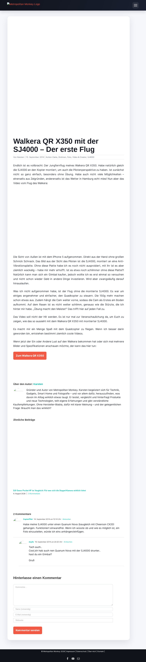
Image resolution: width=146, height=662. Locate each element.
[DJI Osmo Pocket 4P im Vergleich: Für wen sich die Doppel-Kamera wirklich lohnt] (68, 426)
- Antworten (66, 519)
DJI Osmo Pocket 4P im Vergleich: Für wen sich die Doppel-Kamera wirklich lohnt (49, 491)
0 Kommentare (34, 494)
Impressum (70, 651)
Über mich (92, 651)
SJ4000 (91, 157)
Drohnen (62, 157)
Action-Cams (51, 157)
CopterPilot (28, 519)
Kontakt (101, 651)
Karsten (20, 157)
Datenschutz (81, 651)
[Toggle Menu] (135, 5)
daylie (31, 542)
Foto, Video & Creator (76, 157)
